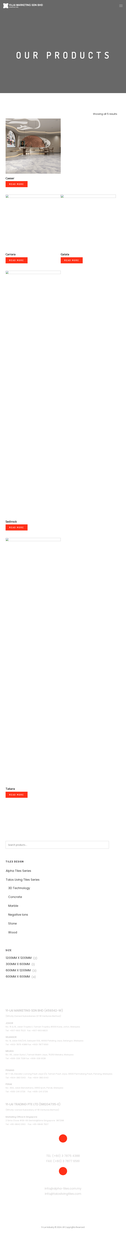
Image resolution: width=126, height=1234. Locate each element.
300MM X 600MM (18, 964)
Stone (12, 923)
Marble (13, 906)
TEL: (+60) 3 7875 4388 (63, 1156)
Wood (12, 932)
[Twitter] (53, 1220)
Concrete (15, 897)
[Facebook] (46, 1220)
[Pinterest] (73, 1220)
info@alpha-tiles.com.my (63, 1188)
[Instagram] (66, 1220)
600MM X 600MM (18, 977)
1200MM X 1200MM (19, 958)
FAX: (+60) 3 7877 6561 (63, 1161)
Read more (16, 184)
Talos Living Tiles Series (23, 880)
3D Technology (19, 888)
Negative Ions (18, 915)
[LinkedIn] (59, 1220)
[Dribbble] (80, 1220)
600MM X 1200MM (18, 970)
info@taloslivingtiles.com (63, 1194)
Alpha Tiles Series (18, 871)
